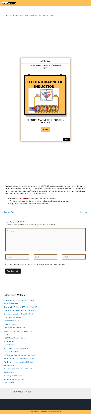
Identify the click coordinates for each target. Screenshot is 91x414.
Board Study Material (11, 304)
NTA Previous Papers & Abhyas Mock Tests (19, 355)
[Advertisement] (45, 37)
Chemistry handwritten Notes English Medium (20, 310)
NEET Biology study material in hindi (16, 348)
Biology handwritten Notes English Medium (19, 300)
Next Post (84, 212)
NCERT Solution (9, 345)
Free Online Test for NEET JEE (31, 15)
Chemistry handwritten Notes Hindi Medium (19, 314)
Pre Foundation (9, 365)
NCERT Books (9, 341)
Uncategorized (9, 382)
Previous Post (8, 212)
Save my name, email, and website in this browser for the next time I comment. (36, 264)
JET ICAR (7, 334)
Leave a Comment (12, 15)
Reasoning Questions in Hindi (14, 379)
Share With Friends (21, 391)
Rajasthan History (10, 372)
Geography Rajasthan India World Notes (18, 331)
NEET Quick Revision (11, 352)
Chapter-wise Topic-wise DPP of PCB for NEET (20, 307)
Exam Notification (10, 324)
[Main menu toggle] (86, 3)
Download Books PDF (11, 321)
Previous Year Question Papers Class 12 (18, 369)
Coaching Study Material (12, 317)
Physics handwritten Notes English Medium (19, 358)
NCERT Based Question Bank (14, 338)
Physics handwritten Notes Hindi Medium (18, 362)
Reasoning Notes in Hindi (13, 376)
